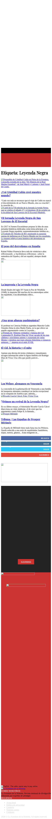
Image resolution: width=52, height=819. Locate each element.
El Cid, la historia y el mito (16, 347)
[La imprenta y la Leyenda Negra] (15, 279)
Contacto (10, 807)
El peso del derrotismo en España (20, 246)
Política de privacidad (15, 805)
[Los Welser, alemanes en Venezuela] (15, 378)
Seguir (46, 444)
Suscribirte (44, 455)
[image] (26, 510)
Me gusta (45, 438)
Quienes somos (12, 810)
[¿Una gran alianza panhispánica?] (15, 315)
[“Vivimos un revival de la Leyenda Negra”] (19, 396)
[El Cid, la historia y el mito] (26, 342)
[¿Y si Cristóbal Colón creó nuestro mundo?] (26, 187)
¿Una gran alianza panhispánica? (20, 320)
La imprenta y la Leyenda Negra (19, 284)
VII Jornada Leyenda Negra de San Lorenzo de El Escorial (21, 219)
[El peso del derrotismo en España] (26, 241)
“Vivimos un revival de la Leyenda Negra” (25, 401)
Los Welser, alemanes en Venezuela (21, 383)
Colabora (10, 812)
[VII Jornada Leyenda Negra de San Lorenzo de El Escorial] (26, 212)
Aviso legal (11, 802)
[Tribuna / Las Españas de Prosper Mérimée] (9, 414)
